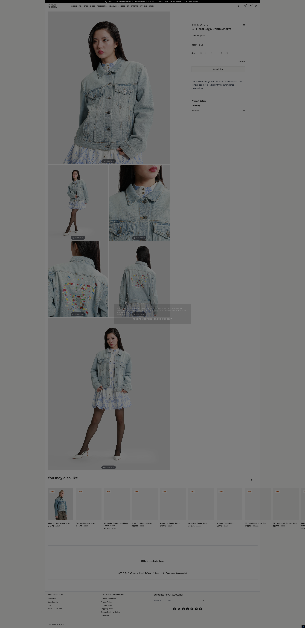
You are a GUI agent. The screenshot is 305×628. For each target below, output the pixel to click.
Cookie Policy (121, 314)
